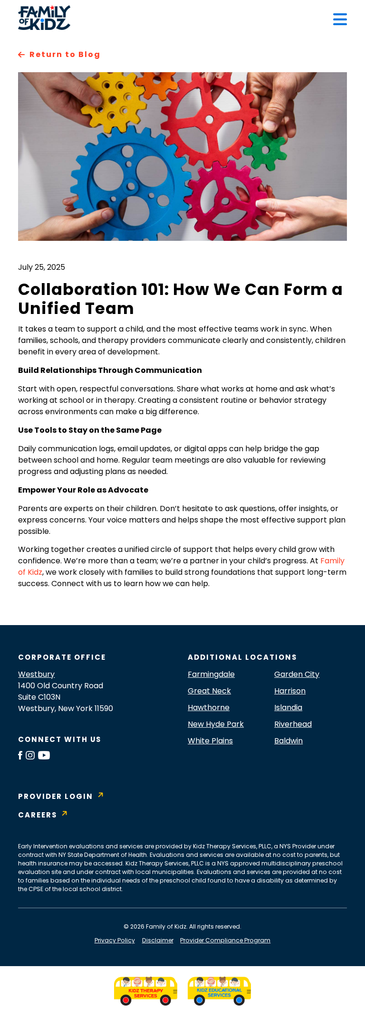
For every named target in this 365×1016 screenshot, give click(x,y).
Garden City (296, 674)
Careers (37, 815)
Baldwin (288, 740)
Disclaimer (157, 940)
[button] (340, 19)
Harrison (290, 690)
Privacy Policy (115, 940)
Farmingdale (211, 674)
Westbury (36, 674)
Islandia (288, 707)
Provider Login (55, 796)
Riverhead (293, 724)
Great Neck (209, 690)
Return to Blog (64, 54)
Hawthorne (209, 707)
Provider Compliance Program (225, 940)
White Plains (210, 740)
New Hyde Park (216, 724)
